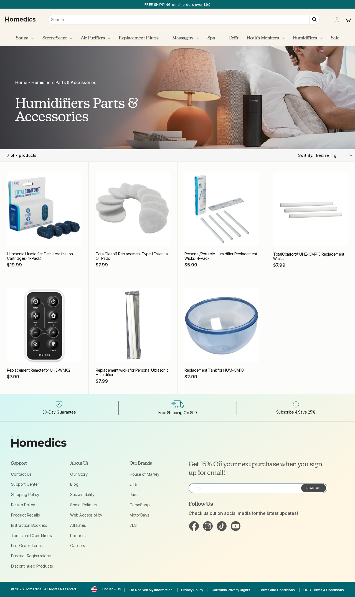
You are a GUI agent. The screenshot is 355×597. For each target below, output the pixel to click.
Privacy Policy (192, 590)
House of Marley (144, 474)
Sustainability (82, 494)
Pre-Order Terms (27, 545)
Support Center (25, 484)
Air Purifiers (93, 38)
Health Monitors (263, 38)
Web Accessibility (86, 515)
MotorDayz (140, 515)
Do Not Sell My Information (151, 590)
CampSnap (140, 504)
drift (234, 38)
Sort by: (305, 155)
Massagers (183, 38)
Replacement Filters (138, 38)
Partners (78, 535)
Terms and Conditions (31, 535)
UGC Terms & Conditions (323, 590)
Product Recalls (25, 515)
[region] (177, 4)
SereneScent (54, 38)
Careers (77, 545)
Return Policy (23, 504)
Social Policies (83, 504)
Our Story (79, 474)
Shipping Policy (25, 494)
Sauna (22, 38)
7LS (133, 525)
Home (21, 82)
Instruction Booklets (29, 525)
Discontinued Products (32, 566)
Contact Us (21, 474)
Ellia (133, 484)
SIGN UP (313, 488)
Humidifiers (305, 38)
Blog (74, 484)
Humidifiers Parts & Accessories (63, 82)
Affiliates (78, 525)
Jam (133, 494)
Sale (335, 38)
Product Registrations (30, 555)
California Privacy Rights (231, 590)
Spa (211, 38)
